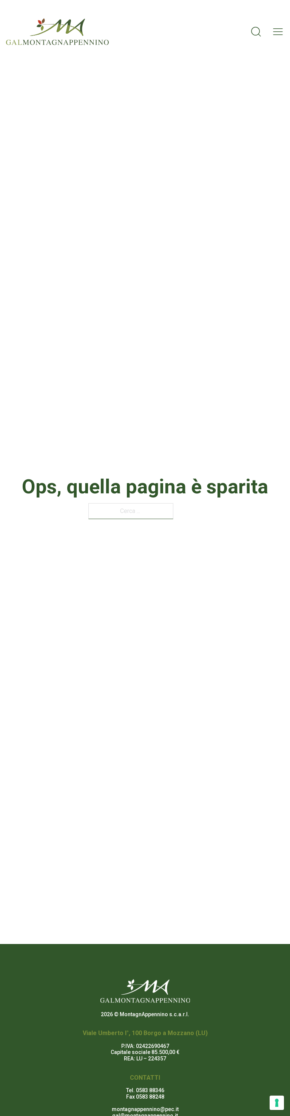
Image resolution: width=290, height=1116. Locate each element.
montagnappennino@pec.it (145, 1109)
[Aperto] (275, 31)
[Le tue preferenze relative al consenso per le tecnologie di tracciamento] (277, 1103)
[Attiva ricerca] (256, 31)
